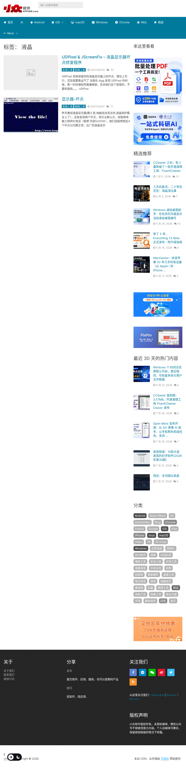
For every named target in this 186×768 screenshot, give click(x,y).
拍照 (168, 568)
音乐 (173, 601)
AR (172, 515)
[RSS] (133, 682)
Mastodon (157, 695)
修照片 (171, 548)
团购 (153, 555)
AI (22, 22)
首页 (10, 22)
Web (143, 22)
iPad (174, 529)
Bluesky (171, 695)
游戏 (153, 581)
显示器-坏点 (73, 99)
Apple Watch (158, 515)
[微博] (161, 672)
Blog (158, 522)
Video (138, 542)
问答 (163, 601)
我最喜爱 (140, 568)
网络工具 (80, 106)
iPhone (139, 535)
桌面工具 (168, 574)
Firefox (139, 529)
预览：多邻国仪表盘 (166, 476)
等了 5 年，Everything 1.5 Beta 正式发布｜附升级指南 (167, 238)
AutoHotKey (142, 522)
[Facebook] (133, 672)
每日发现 (140, 581)
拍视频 (139, 574)
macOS (79, 22)
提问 (69, 688)
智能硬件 (153, 574)
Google (153, 529)
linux (152, 535)
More (10, 33)
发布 (69, 670)
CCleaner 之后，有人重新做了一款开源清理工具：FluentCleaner (167, 167)
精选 (160, 22)
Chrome (124, 22)
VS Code (160, 542)
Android (38, 22)
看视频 (139, 587)
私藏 (150, 587)
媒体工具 (140, 561)
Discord (135, 699)
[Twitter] (171, 672)
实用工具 (67, 69)
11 (111, 106)
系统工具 (80, 69)
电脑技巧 (165, 581)
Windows (101, 22)
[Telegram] (142, 672)
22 (112, 69)
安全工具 (155, 561)
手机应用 (155, 568)
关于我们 (9, 670)
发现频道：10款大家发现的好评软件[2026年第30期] (167, 456)
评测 (137, 601)
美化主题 (171, 594)
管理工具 (163, 587)
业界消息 (156, 548)
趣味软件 (150, 601)
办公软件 (140, 555)
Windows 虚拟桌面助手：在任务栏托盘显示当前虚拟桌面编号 (167, 214)
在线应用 (165, 555)
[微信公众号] (152, 672)
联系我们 (9, 674)
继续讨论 (9, 679)
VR (149, 542)
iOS (57, 22)
